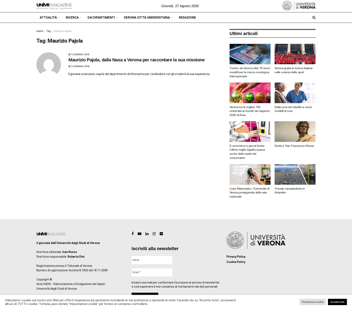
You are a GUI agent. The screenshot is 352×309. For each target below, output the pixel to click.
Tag (48, 31)
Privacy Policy (236, 256)
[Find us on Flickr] (161, 234)
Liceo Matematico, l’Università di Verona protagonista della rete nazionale (249, 192)
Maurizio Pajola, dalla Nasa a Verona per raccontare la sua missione (136, 59)
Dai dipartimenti (101, 17)
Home (39, 31)
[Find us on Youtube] (139, 234)
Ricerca (72, 17)
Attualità (48, 17)
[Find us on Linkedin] (146, 234)
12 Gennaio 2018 (79, 54)
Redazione (187, 17)
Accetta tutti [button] (337, 301)
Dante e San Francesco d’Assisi (294, 145)
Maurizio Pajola (62, 31)
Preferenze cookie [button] (312, 301)
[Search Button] (314, 17)
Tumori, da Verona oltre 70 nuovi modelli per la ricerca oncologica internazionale (250, 72)
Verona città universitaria (147, 17)
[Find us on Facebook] (133, 234)
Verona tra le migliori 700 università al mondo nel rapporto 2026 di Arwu (250, 111)
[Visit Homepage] (54, 6)
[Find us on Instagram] (154, 234)
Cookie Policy (236, 262)
